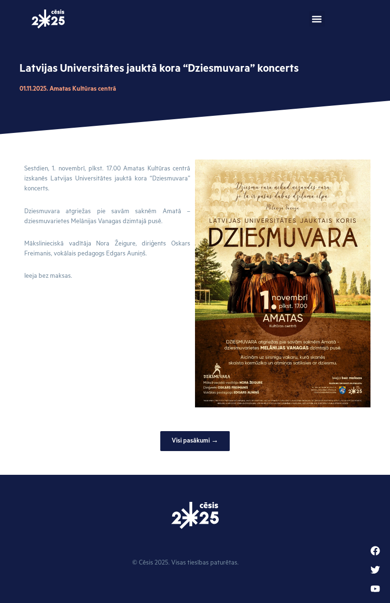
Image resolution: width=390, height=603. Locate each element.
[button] (317, 19)
